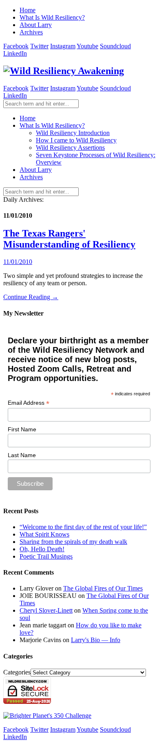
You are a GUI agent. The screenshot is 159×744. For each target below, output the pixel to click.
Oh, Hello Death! (42, 549)
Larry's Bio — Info (95, 639)
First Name (22, 429)
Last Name (22, 455)
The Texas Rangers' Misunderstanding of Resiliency (69, 239)
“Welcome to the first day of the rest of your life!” (83, 526)
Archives (31, 32)
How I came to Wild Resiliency (76, 140)
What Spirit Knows (44, 534)
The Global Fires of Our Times (103, 588)
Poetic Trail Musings (46, 556)
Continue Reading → (30, 296)
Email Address (28, 403)
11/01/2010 (17, 261)
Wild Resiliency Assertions (70, 147)
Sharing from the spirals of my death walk (73, 541)
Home (27, 10)
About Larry (36, 24)
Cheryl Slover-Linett (46, 610)
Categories (17, 672)
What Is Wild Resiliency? (52, 17)
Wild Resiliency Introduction (73, 132)
